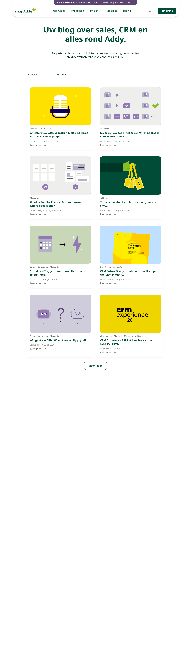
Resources (111, 10)
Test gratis (166, 10)
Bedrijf (127, 10)
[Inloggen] (154, 11)
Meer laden (95, 365)
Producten (77, 10)
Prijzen (94, 10)
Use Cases (59, 10)
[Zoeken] (150, 11)
